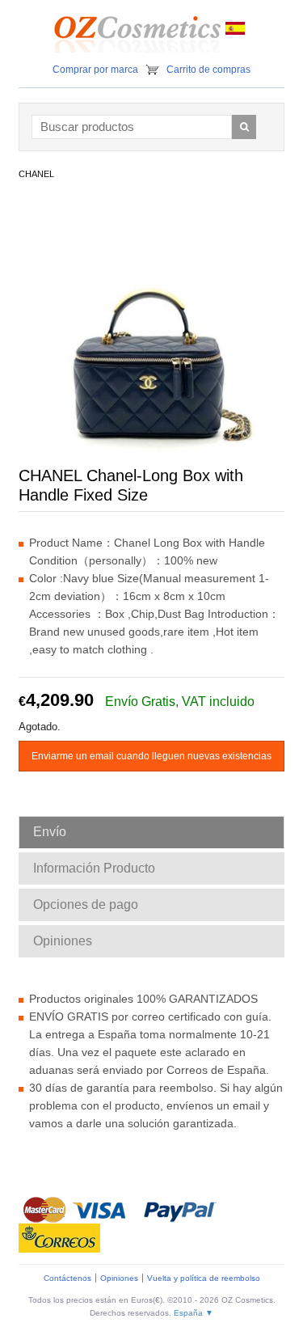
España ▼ (193, 1312)
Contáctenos (67, 1278)
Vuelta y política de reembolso (203, 1278)
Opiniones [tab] (62, 941)
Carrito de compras (208, 69)
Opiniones (119, 1278)
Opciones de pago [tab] (85, 904)
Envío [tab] (49, 832)
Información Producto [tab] (94, 868)
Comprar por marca (95, 69)
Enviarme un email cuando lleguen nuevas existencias (151, 756)
